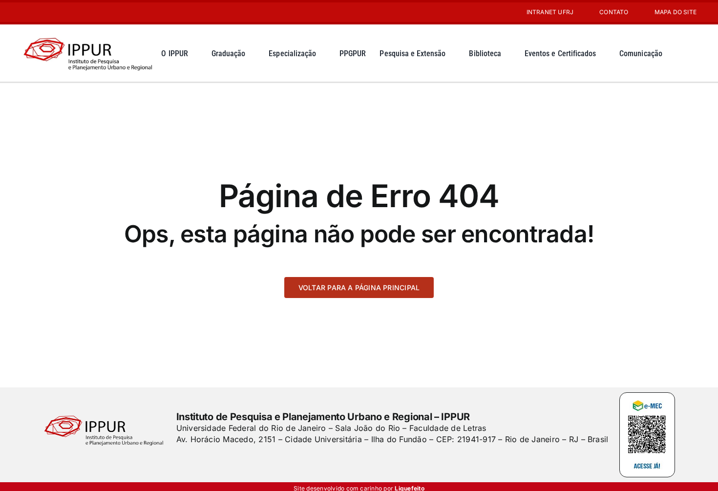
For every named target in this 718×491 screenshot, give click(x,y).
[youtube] (40, 12)
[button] (689, 53)
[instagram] (24, 12)
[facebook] (179, 458)
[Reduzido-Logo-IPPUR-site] (88, 36)
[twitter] (196, 458)
